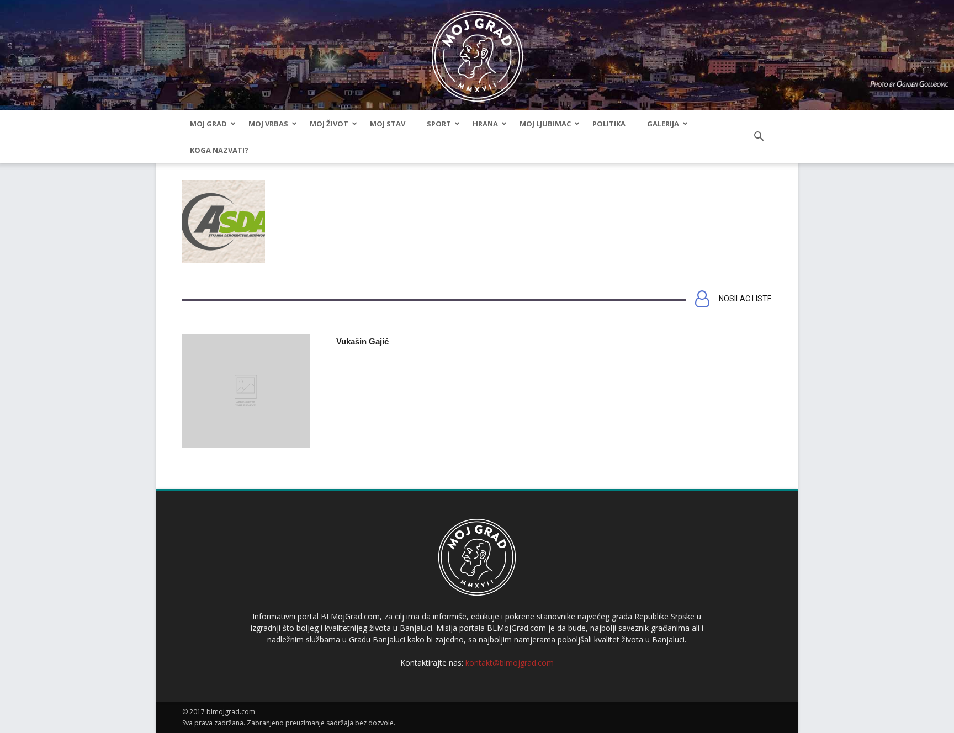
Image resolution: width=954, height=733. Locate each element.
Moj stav (387, 124)
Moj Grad (208, 124)
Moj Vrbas (268, 124)
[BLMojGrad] (477, 51)
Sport (439, 124)
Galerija (663, 124)
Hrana (485, 124)
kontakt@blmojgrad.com (509, 662)
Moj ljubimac (545, 124)
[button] (758, 137)
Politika (609, 124)
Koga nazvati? (219, 150)
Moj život (329, 124)
